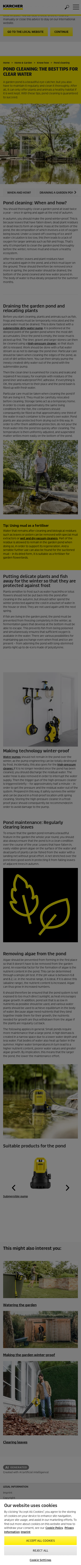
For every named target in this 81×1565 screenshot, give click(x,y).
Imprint (26, 1532)
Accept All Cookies (40, 1541)
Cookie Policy (54, 1528)
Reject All (40, 1550)
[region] (40, 1532)
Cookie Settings (40, 1560)
